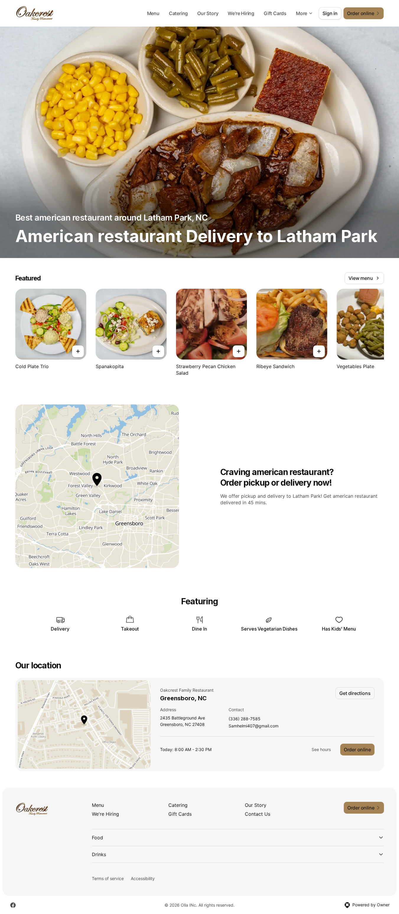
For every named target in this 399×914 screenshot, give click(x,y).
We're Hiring (241, 13)
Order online (357, 750)
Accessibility (143, 878)
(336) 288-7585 (244, 719)
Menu (153, 13)
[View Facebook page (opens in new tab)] (13, 905)
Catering (178, 13)
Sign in (330, 13)
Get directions (354, 693)
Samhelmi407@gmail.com (254, 726)
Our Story (207, 13)
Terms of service (108, 878)
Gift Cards (275, 13)
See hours (321, 749)
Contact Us (257, 814)
